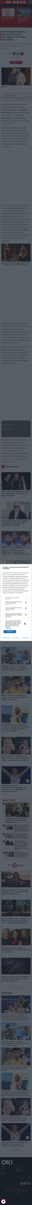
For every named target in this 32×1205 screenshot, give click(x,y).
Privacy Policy (25, 637)
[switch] (25, 602)
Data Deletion (6, 637)
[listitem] (16, 598)
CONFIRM (10, 631)
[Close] (28, 567)
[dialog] (16, 602)
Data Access (16, 637)
